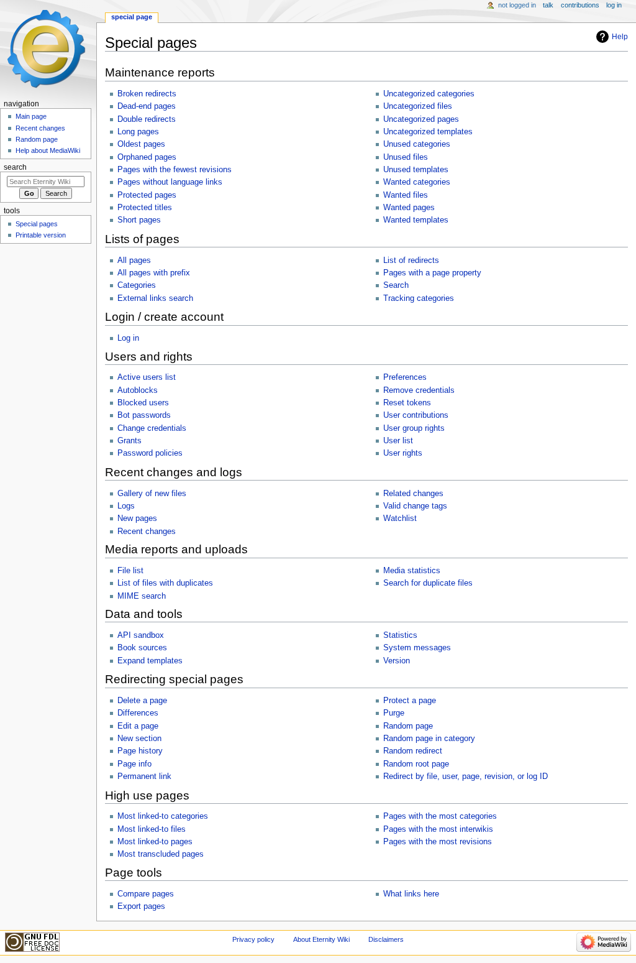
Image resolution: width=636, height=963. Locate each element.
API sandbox (140, 635)
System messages (417, 647)
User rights (402, 453)
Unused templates (415, 169)
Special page (131, 17)
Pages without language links (169, 182)
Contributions (580, 5)
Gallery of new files (151, 493)
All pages (134, 260)
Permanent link (144, 776)
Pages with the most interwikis (438, 829)
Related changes (413, 493)
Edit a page (137, 726)
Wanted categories (416, 182)
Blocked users (143, 403)
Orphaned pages (146, 157)
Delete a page (142, 700)
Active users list (146, 377)
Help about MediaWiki (48, 150)
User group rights (414, 428)
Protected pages (146, 195)
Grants (129, 440)
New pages (137, 518)
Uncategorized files (417, 106)
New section (139, 738)
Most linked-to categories (162, 816)
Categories (136, 285)
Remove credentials (419, 390)
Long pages (138, 131)
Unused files (405, 157)
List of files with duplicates (165, 583)
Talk (548, 5)
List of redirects (411, 260)
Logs (126, 506)
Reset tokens (407, 403)
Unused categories (416, 144)
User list (398, 440)
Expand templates (150, 661)
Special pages (37, 224)
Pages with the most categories (440, 816)
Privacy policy (253, 939)
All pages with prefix (153, 273)
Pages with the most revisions (437, 841)
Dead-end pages (146, 106)
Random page (408, 726)
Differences (137, 713)
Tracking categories (418, 298)
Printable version (41, 235)
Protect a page (409, 700)
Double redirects (146, 119)
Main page (31, 116)
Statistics (400, 635)
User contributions (415, 415)
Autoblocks (137, 390)
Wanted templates (415, 220)
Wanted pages (409, 207)
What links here (411, 894)
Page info (134, 764)
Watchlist (400, 518)
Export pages (141, 906)
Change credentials (151, 428)
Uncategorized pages (421, 119)
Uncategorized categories (429, 94)
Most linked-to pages (155, 841)
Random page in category (429, 738)
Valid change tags (415, 506)
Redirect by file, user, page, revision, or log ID (465, 776)
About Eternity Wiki (321, 939)
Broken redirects (146, 94)
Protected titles (144, 207)
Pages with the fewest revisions (174, 169)
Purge (393, 713)
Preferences (405, 377)
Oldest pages (141, 144)
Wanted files (405, 195)
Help (620, 36)
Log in (128, 338)
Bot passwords (144, 415)
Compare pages (145, 894)
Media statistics (411, 570)
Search (396, 285)
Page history (140, 751)
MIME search (141, 596)
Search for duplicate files (428, 583)
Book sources (142, 647)
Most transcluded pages (160, 854)
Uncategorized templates (428, 131)
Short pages (139, 220)
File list (130, 570)
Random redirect (412, 751)
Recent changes (146, 531)
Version (396, 661)
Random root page (416, 764)
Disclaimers (386, 939)
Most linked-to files (151, 829)
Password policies (150, 453)
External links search (155, 298)
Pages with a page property (432, 273)
